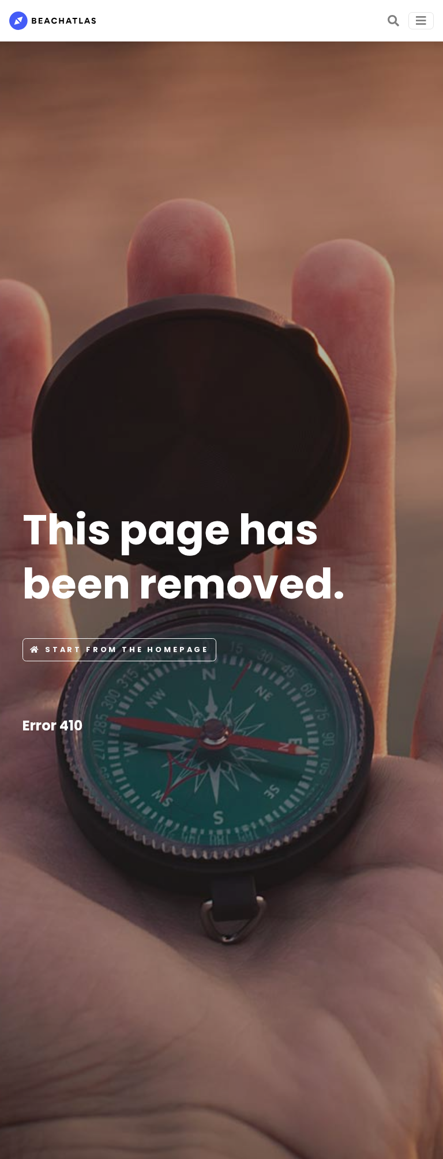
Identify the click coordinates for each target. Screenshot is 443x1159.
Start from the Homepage (127, 649)
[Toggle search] (393, 20)
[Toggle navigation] (421, 20)
